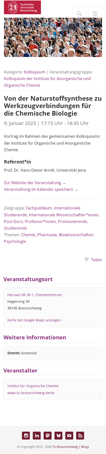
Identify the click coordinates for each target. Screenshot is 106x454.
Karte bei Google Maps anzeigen (34, 320)
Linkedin (37, 436)
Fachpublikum (39, 208)
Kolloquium (34, 72)
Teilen (96, 259)
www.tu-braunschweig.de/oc (31, 392)
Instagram (26, 436)
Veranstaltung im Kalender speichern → (41, 189)
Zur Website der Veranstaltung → (35, 182)
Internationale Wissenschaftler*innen (64, 215)
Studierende (15, 228)
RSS (80, 436)
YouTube (69, 436)
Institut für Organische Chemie (33, 386)
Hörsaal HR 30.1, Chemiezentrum (34, 294)
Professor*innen (40, 221)
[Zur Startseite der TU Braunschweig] (22, 7)
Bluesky (58, 436)
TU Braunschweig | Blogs (71, 446)
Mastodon (48, 436)
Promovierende (72, 221)
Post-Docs (13, 221)
